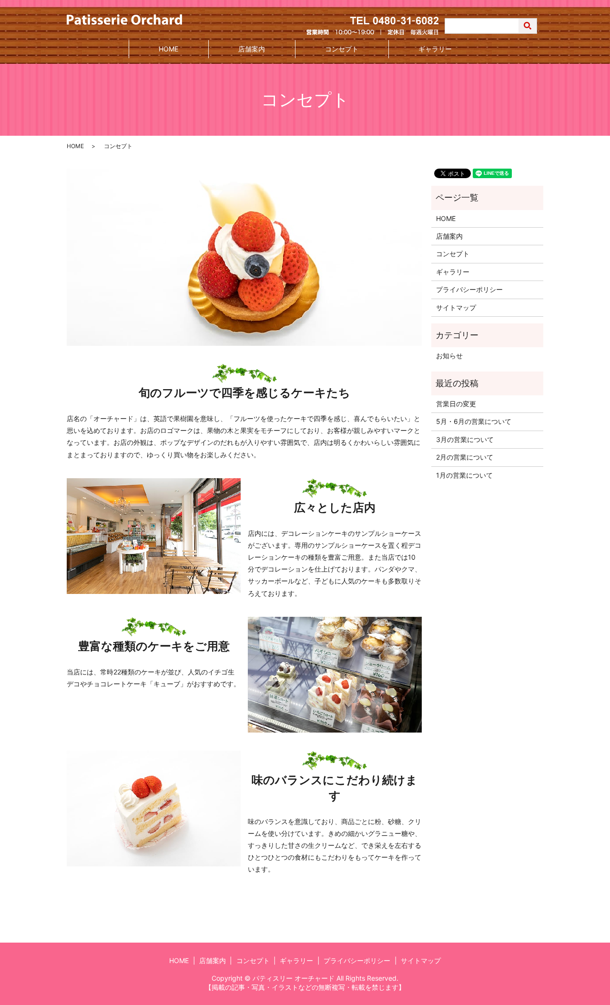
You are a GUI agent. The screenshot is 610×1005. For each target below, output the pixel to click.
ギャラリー (435, 49)
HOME (168, 49)
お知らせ (449, 356)
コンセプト (341, 49)
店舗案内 (251, 49)
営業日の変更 (456, 404)
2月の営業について (464, 457)
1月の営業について (464, 475)
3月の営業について (465, 439)
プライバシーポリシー (469, 289)
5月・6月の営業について (473, 421)
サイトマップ (456, 307)
